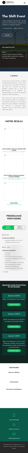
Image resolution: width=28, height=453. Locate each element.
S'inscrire (7, 35)
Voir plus (5, 272)
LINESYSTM (22, 444)
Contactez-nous (14, 304)
